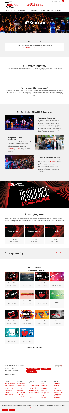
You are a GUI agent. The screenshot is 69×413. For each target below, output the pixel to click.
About (42, 10)
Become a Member (21, 387)
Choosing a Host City (9, 388)
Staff (43, 395)
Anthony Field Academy (34, 392)
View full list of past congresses (34, 347)
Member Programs (21, 392)
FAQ (41, 365)
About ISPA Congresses (10, 383)
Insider (55, 387)
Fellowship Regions (33, 387)
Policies (36, 365)
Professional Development (32, 10)
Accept (4, 410)
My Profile (56, 1)
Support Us (49, 10)
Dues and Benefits (21, 385)
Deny (12, 410)
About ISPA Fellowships (34, 385)
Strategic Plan (45, 385)
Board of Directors (45, 392)
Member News (20, 394)
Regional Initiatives (9, 394)
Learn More (59, 253)
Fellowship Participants (34, 388)
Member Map (20, 390)
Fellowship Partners (33, 390)
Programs (13, 10)
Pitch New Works (53, 161)
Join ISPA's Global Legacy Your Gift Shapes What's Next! (34, 4)
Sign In (60, 1)
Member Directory (21, 388)
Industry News (57, 383)
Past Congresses (8, 387)
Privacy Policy (57, 397)
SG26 (7, 10)
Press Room (29, 365)
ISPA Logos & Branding (58, 392)
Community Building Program (14, 148)
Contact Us (46, 365)
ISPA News (44, 397)
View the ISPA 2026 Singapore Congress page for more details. (35, 47)
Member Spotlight (21, 395)
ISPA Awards (7, 392)
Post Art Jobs (32, 394)
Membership (21, 10)
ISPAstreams (57, 10)
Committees (44, 393)
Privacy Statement (32, 407)
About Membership (21, 383)
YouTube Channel (57, 390)
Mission (43, 383)
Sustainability (44, 390)
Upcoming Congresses (9, 385)
